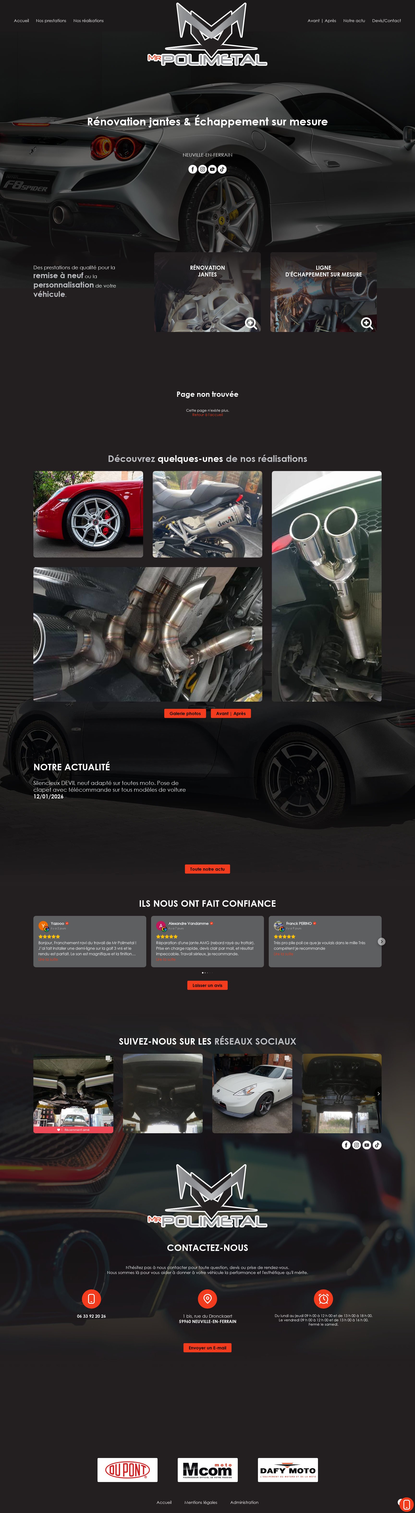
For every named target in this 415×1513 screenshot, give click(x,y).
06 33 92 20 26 (91, 1316)
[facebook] (192, 169)
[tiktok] (222, 169)
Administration (244, 1502)
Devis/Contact (386, 20)
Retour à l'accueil (207, 414)
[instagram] (202, 169)
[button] (33, 941)
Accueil (21, 20)
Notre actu (354, 20)
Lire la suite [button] (48, 959)
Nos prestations (51, 20)
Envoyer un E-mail (207, 1347)
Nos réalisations (88, 20)
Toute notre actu (207, 869)
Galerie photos (185, 713)
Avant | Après (322, 20)
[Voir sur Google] (43, 926)
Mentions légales (200, 1502)
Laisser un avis (207, 985)
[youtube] (212, 169)
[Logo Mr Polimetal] (207, 34)
